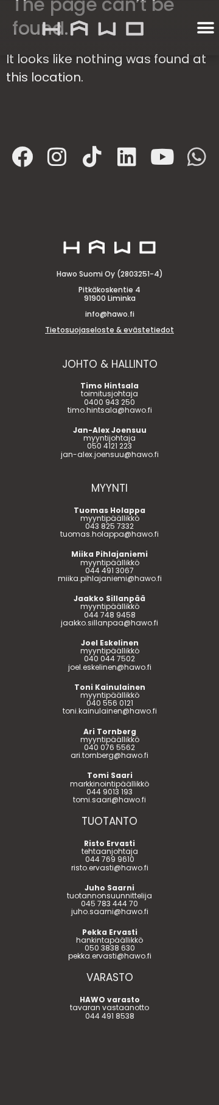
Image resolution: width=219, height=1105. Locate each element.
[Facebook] (22, 156)
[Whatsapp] (197, 156)
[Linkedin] (127, 156)
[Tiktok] (92, 156)
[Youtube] (162, 156)
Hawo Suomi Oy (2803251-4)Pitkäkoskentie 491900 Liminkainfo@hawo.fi (109, 302)
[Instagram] (57, 156)
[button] (205, 28)
